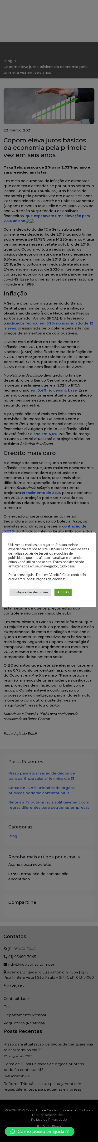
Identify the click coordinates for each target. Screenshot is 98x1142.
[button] (39, 1131)
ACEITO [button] (63, 592)
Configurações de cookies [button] (30, 592)
